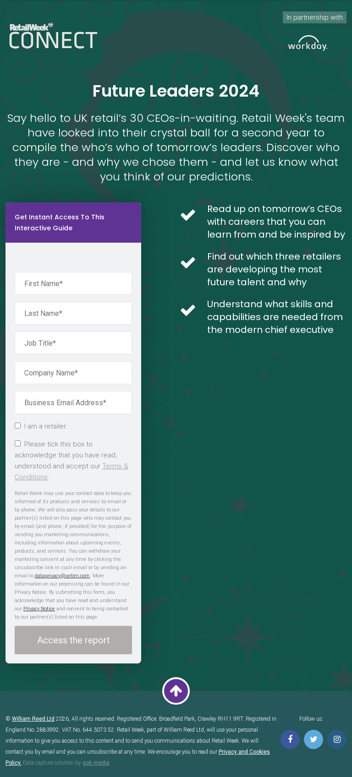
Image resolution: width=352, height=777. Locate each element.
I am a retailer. (45, 426)
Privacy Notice (39, 609)
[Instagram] (336, 739)
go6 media (96, 763)
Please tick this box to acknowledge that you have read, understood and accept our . (71, 460)
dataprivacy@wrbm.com (62, 576)
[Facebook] (290, 739)
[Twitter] (313, 739)
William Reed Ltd (33, 719)
